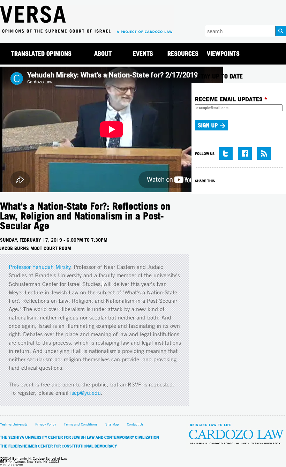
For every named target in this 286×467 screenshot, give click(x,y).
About (103, 53)
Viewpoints (223, 53)
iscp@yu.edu (85, 393)
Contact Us (135, 424)
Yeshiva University (13, 424)
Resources (182, 53)
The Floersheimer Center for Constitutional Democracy (58, 446)
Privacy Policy (45, 424)
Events (143, 53)
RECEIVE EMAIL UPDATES (231, 99)
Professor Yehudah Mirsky (39, 267)
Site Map (112, 424)
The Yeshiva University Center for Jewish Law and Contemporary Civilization (79, 437)
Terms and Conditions (80, 424)
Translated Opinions (41, 53)
